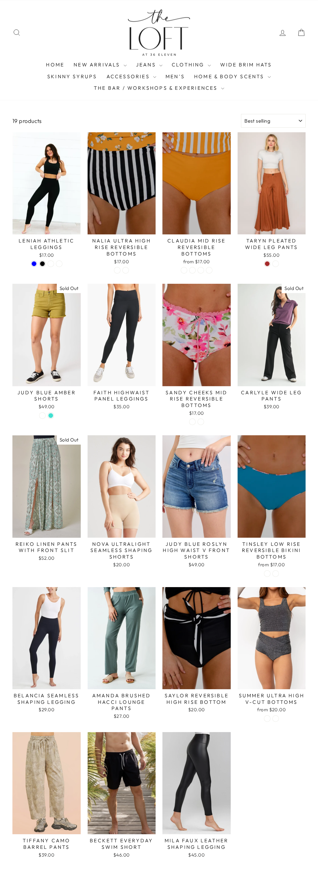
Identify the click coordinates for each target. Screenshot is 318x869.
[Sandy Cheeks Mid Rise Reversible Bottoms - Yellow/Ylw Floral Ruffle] (201, 422)
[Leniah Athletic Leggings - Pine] (51, 264)
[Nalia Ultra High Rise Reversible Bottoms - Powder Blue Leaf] (117, 270)
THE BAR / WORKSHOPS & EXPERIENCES (157, 88)
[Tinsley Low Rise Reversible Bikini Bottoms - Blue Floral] (276, 574)
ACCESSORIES (129, 76)
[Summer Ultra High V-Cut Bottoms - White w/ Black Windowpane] (267, 719)
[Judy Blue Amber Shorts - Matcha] (42, 416)
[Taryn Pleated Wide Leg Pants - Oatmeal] (276, 264)
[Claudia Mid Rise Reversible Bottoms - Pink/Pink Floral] (184, 270)
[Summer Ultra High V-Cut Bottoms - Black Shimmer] (276, 719)
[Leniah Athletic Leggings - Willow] (59, 264)
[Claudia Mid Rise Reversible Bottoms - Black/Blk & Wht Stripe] (192, 270)
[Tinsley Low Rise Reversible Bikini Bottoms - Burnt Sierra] (267, 574)
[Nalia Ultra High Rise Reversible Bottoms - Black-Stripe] (126, 270)
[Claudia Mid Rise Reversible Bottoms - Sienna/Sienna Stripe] (201, 270)
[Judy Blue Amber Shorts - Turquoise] (51, 416)
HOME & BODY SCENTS (230, 76)
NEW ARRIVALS (98, 64)
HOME (55, 64)
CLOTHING (189, 64)
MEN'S (175, 76)
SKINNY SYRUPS (72, 76)
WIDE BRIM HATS (246, 64)
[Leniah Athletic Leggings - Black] (42, 264)
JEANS (147, 64)
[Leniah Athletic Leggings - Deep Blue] (34, 264)
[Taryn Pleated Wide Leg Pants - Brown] (267, 264)
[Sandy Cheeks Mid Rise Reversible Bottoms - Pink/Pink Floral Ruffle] (192, 422)
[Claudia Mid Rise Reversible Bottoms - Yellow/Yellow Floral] (209, 270)
